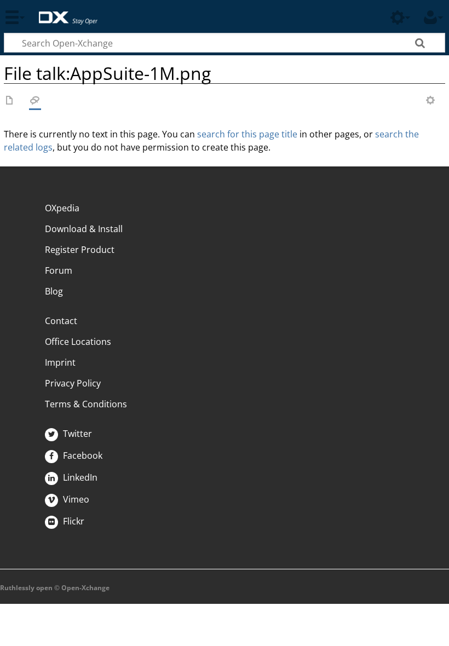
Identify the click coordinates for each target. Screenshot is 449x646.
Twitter (76, 434)
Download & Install (84, 229)
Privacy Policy (73, 383)
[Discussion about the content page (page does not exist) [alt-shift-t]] (35, 101)
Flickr (72, 521)
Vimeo (75, 499)
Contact (61, 321)
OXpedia (62, 208)
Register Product (79, 250)
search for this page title (247, 134)
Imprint (60, 362)
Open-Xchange (64, 12)
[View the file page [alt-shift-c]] (10, 101)
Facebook (81, 455)
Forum (58, 270)
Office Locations (78, 342)
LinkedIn (79, 477)
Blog (54, 291)
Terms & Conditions (86, 404)
